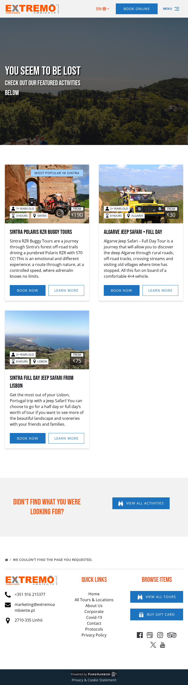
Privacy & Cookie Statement (94, 680)
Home (94, 594)
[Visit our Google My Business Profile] (150, 635)
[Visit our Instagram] (160, 635)
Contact (94, 623)
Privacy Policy (94, 635)
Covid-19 (94, 617)
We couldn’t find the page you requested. (53, 559)
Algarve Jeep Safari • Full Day (133, 232)
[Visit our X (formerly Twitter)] (153, 645)
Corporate (94, 611)
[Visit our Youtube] (162, 645)
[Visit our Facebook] (140, 635)
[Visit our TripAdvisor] (171, 635)
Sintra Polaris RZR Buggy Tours (41, 232)
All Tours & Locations (94, 599)
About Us (94, 605)
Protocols (94, 629)
